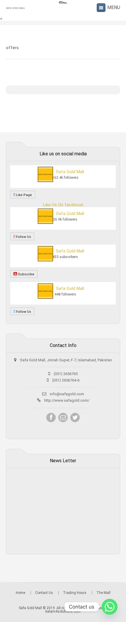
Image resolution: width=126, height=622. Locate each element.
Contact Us (44, 593)
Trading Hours (74, 593)
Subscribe (25, 274)
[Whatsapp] (110, 607)
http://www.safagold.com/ (66, 400)
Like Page (23, 195)
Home (20, 593)
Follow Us (23, 237)
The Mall (103, 593)
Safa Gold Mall (70, 171)
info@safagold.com (67, 394)
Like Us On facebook (63, 204)
